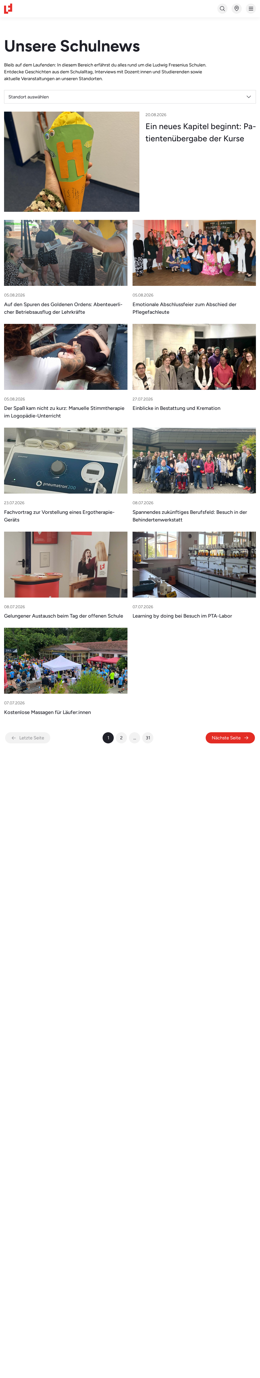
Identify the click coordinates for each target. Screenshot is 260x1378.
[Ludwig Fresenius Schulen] (8, 9)
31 (148, 737)
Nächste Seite (226, 737)
